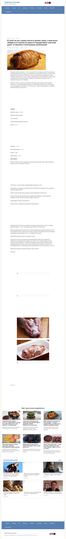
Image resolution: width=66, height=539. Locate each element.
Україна (14, 8)
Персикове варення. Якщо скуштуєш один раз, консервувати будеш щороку (11, 446)
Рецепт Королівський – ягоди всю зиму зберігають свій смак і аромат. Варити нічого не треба (52, 446)
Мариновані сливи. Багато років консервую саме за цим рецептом (31, 446)
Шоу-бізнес (8, 11)
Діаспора (25, 8)
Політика (32, 8)
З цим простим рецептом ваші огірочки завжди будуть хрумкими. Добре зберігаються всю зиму (31, 423)
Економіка (39, 8)
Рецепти (26, 47)
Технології (52, 8)
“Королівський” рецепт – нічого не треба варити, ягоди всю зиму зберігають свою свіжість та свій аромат (11, 423)
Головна (7, 8)
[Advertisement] (33, 25)
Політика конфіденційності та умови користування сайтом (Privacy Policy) (20, 535)
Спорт (45, 8)
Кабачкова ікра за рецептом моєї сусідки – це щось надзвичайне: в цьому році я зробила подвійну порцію (52, 423)
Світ (19, 8)
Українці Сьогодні (12, 2)
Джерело (12, 385)
